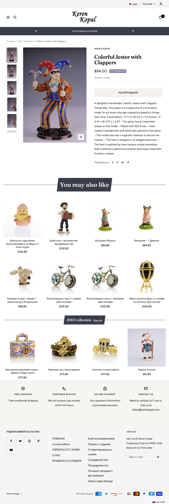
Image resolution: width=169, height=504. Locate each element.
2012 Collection (26, 41)
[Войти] (160, 3)
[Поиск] (15, 17)
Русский (147, 3)
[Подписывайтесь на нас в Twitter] (20, 440)
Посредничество (98, 465)
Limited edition (61, 444)
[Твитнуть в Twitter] (122, 162)
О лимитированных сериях (100, 452)
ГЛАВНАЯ (58, 438)
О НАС (56, 455)
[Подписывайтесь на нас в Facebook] (11, 440)
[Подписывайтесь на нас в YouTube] (11, 450)
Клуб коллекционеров (101, 438)
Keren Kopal (102, 48)
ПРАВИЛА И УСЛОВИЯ (66, 460)
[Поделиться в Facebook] (113, 162)
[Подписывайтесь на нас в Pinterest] (38, 440)
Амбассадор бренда (100, 481)
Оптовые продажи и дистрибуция (100, 473)
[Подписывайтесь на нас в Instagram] (29, 440)
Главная (11, 41)
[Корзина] (160, 17)
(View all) (97, 320)
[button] (160, 502)
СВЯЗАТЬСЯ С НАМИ (66, 449)
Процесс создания (99, 444)
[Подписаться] (157, 457)
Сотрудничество (98, 459)
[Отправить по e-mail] (128, 162)
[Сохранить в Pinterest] (117, 162)
